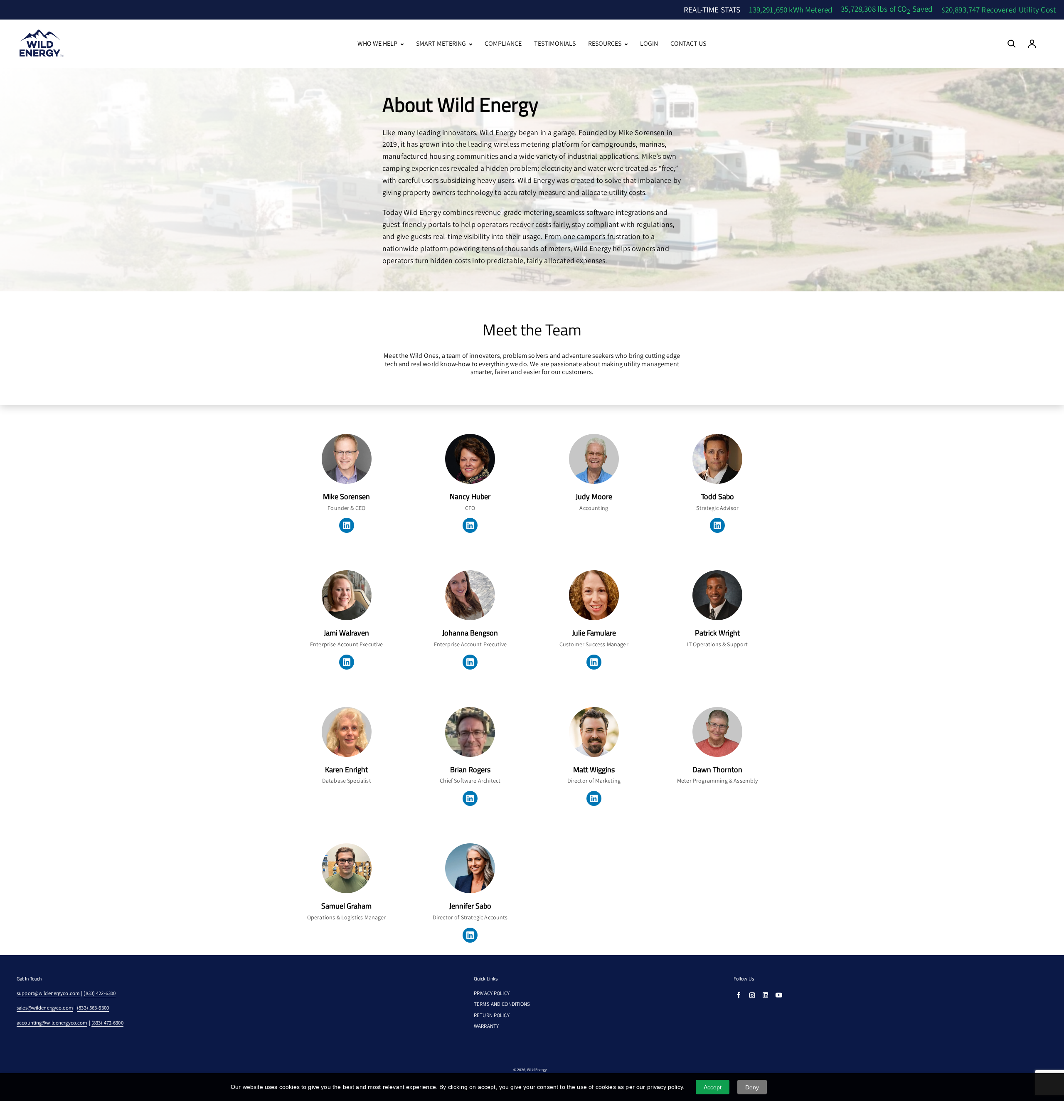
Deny (752, 1087)
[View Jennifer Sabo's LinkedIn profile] (470, 935)
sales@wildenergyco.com (45, 1007)
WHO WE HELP (378, 43)
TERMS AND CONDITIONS (502, 1004)
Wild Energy (537, 1069)
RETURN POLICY (492, 1015)
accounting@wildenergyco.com (52, 1022)
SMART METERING (441, 43)
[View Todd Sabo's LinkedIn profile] (717, 525)
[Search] (1012, 44)
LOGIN (649, 43)
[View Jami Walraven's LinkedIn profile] (346, 662)
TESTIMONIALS (555, 43)
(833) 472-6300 (107, 1022)
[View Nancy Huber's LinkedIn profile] (470, 525)
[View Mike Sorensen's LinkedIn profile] (346, 525)
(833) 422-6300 (100, 993)
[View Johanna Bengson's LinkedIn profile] (470, 662)
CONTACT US (688, 43)
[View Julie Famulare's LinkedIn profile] (593, 662)
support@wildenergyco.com (48, 993)
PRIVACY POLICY (492, 993)
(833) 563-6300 (93, 1007)
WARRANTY (486, 1026)
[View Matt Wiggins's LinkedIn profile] (593, 798)
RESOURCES (605, 43)
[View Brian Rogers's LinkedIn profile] (470, 798)
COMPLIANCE (503, 43)
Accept (713, 1087)
